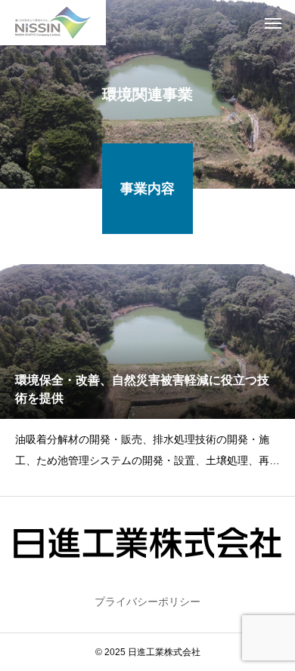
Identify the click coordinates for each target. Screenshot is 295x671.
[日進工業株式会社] (53, 22)
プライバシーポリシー (147, 602)
